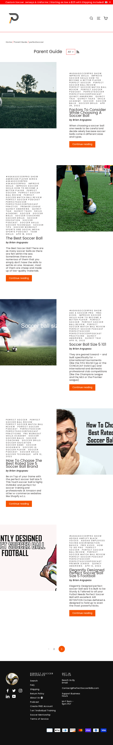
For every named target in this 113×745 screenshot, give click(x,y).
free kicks (88, 545)
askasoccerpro (17, 181)
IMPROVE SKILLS (79, 75)
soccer (89, 101)
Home (9, 42)
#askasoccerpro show (86, 73)
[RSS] (77, 51)
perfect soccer (80, 82)
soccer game (15, 445)
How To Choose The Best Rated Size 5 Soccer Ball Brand (24, 463)
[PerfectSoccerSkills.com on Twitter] (14, 690)
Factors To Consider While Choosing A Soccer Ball (87, 112)
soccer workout (26, 227)
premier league (31, 206)
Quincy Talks (87, 98)
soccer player (16, 449)
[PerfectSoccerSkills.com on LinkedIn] (7, 696)
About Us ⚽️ (36, 697)
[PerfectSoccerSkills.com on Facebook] (7, 690)
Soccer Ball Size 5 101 (87, 344)
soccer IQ (30, 447)
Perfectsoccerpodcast (86, 94)
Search (34, 680)
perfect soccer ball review (86, 83)
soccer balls (15, 438)
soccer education (19, 442)
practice (12, 206)
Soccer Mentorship (40, 714)
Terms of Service (39, 718)
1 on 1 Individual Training (43, 710)
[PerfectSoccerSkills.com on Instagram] (20, 690)
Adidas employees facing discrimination (87, 541)
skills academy (16, 435)
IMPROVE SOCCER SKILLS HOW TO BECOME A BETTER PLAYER (85, 78)
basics (74, 545)
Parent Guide (20, 42)
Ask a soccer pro (81, 312)
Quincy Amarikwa (81, 96)
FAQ (32, 685)
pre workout (33, 433)
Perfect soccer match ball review (24, 196)
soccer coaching (28, 215)
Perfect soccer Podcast (23, 199)
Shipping (34, 689)
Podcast (34, 702)
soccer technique (19, 225)
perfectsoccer (94, 91)
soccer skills (30, 222)
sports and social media (23, 229)
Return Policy (37, 693)
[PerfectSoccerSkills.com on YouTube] (14, 696)
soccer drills (89, 103)
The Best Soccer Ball (24, 238)
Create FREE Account (41, 706)
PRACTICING (77, 335)
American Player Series (22, 179)
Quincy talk (93, 338)
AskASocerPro (16, 183)
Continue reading (82, 144)
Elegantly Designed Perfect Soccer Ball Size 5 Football (86, 572)
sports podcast (17, 231)
